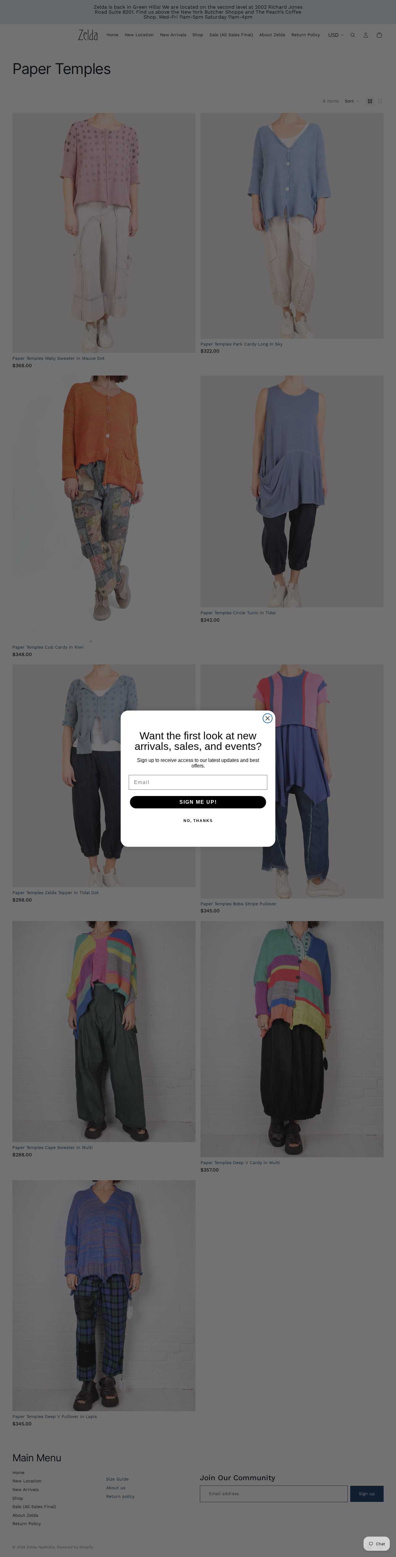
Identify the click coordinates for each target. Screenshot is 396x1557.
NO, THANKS (198, 821)
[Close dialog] (267, 718)
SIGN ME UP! (198, 802)
